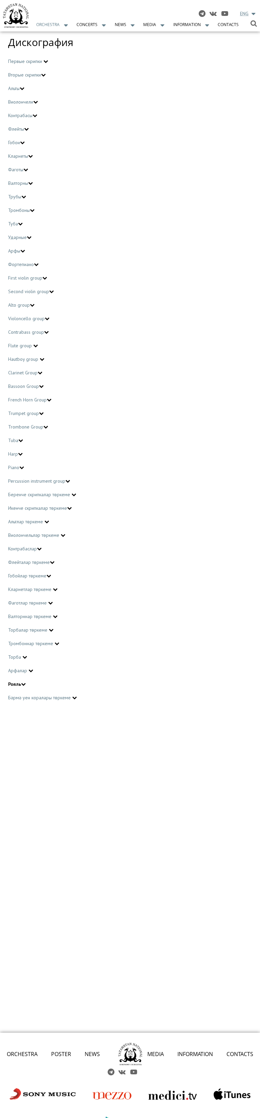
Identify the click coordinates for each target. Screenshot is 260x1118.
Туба (13, 224)
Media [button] (149, 24)
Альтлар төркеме (26, 522)
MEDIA (155, 1054)
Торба (15, 657)
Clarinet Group (23, 373)
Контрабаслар (22, 549)
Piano (13, 467)
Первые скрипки (25, 61)
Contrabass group (26, 332)
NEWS (92, 1054)
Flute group (20, 346)
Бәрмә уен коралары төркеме (40, 698)
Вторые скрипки (24, 75)
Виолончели (20, 102)
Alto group (19, 305)
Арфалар (18, 670)
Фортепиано (21, 264)
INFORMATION (195, 1054)
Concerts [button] (87, 24)
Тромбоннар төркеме (31, 643)
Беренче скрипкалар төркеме (39, 494)
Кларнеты (18, 156)
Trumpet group (23, 413)
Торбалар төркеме (28, 630)
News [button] (120, 24)
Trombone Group (25, 427)
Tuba (13, 440)
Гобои (14, 142)
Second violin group (28, 291)
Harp (13, 454)
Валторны (18, 183)
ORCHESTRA (22, 1054)
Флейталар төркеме (29, 562)
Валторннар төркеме (30, 616)
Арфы (14, 251)
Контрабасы (20, 115)
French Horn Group (27, 400)
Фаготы (15, 170)
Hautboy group (24, 359)
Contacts (228, 24)
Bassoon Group (23, 386)
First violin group (25, 278)
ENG (244, 13)
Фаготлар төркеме (28, 603)
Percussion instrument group (36, 481)
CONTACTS (239, 1054)
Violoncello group (26, 318)
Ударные (17, 237)
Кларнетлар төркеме (30, 589)
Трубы (14, 197)
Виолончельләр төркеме (34, 535)
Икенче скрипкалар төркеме (37, 508)
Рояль (14, 684)
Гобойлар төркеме (27, 576)
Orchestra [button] (48, 24)
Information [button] (187, 24)
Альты (14, 88)
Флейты (16, 129)
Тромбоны (19, 210)
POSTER (61, 1054)
